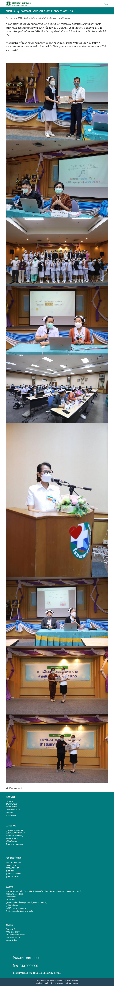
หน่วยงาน (9, 801)
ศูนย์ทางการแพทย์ (13, 876)
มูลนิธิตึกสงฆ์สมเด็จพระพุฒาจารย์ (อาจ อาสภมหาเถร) (26, 903)
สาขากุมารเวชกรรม (13, 862)
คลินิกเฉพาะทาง (12, 838)
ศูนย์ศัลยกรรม (11, 865)
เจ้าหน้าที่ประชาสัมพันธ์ (36, 18)
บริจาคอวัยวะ (11, 897)
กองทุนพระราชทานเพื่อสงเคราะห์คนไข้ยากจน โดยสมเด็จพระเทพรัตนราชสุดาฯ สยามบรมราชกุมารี (43, 891)
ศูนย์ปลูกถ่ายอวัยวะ (13, 874)
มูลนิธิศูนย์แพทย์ (12, 905)
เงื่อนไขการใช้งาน (13, 938)
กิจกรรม (53, 18)
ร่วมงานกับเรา (11, 807)
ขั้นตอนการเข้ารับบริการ (15, 833)
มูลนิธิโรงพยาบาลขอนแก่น (16, 908)
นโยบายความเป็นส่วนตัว (15, 935)
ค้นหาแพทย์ (10, 929)
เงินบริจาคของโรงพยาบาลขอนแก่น (19, 911)
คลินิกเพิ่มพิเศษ (11, 841)
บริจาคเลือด (10, 900)
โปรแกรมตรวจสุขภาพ (14, 844)
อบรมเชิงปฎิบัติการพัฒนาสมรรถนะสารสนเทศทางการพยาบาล (39, 11)
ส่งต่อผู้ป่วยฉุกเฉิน (12, 868)
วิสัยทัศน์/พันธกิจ (12, 804)
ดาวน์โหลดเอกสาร (13, 932)
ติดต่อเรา (9, 813)
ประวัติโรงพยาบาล (13, 810)
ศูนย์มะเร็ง (10, 871)
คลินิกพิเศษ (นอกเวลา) (14, 836)
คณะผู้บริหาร (11, 815)
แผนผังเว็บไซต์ (11, 940)
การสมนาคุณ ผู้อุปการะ (15, 894)
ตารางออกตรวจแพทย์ (14, 830)
